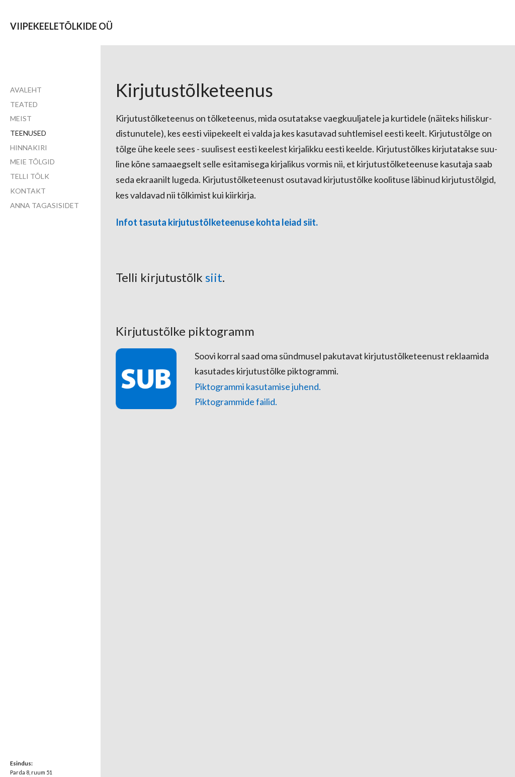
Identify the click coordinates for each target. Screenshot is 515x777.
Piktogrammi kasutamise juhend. (258, 386)
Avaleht (26, 89)
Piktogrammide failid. (237, 401)
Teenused (28, 133)
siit (213, 277)
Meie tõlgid (32, 161)
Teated (24, 104)
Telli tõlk (29, 176)
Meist (21, 118)
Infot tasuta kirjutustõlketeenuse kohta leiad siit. (217, 222)
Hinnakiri (28, 147)
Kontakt (28, 190)
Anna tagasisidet (44, 205)
